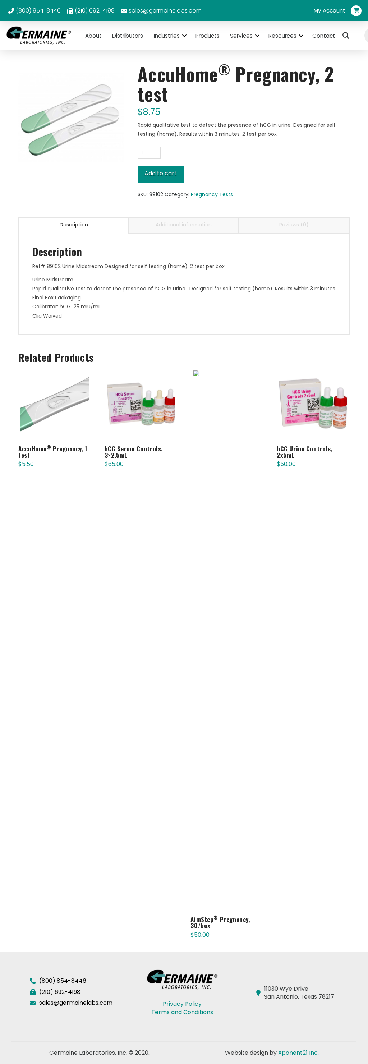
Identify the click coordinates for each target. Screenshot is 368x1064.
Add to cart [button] (58, 427)
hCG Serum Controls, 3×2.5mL (134, 452)
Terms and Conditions (182, 1012)
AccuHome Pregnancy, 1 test (52, 452)
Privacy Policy (182, 1004)
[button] (329, 10)
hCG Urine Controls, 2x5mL (304, 452)
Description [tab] (74, 224)
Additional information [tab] (184, 224)
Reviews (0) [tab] (294, 224)
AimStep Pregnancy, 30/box (220, 922)
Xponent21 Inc (298, 1053)
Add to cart (160, 173)
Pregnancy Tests (212, 194)
